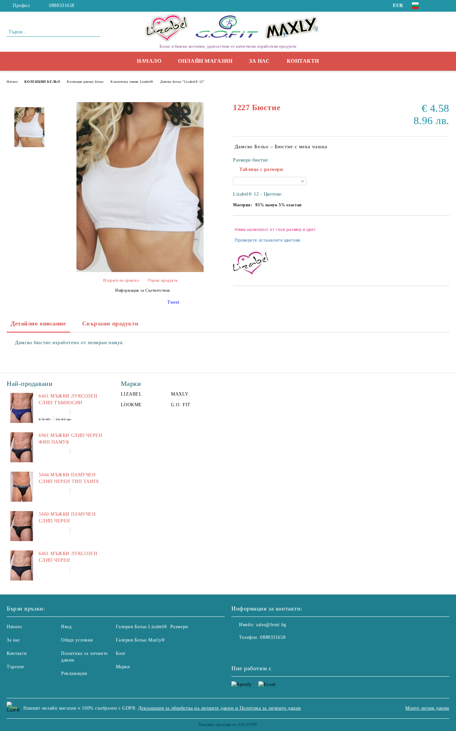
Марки (123, 666)
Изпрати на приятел (121, 280)
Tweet (173, 302)
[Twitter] (445, 5)
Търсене (15, 666)
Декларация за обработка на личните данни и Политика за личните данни (219, 708)
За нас (259, 61)
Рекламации (74, 673)
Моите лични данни (427, 708)
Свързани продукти (110, 323)
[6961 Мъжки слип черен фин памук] (22, 447)
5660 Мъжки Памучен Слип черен (67, 517)
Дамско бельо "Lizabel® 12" (182, 81)
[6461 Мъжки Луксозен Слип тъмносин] (22, 408)
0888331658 (61, 5)
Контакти (303, 61)
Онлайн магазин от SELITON (228, 724)
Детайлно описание (38, 323)
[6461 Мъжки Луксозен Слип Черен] (22, 565)
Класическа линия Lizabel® (132, 81)
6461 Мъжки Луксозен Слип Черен (68, 557)
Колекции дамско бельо (85, 81)
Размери (179, 626)
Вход (66, 626)
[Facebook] (435, 5)
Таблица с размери (261, 169)
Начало (149, 61)
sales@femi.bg (271, 624)
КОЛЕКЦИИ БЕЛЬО (42, 81)
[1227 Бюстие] (140, 270)
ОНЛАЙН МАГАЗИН (205, 61)
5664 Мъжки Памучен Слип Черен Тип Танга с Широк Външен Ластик (71, 478)
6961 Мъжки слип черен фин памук (70, 439)
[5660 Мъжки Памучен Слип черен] (22, 526)
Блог (121, 653)
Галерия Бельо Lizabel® (142, 626)
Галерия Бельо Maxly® (140, 640)
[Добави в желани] (444, 235)
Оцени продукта (163, 280)
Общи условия (77, 640)
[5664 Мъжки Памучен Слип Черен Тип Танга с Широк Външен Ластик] (22, 487)
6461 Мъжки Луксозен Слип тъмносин (68, 399)
